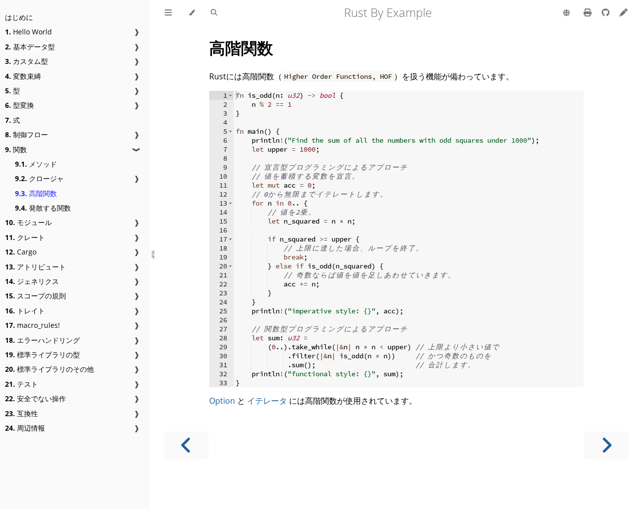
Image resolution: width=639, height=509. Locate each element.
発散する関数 (43, 208)
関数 (16, 149)
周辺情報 (25, 428)
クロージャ (39, 178)
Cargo (20, 251)
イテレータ (267, 400)
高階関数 (36, 193)
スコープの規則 (35, 295)
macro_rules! (32, 325)
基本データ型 (30, 46)
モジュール (28, 222)
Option (222, 400)
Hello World (28, 31)
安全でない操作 (35, 398)
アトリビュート (35, 266)
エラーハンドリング (42, 340)
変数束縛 (23, 76)
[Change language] (566, 13)
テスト (21, 384)
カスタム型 (26, 61)
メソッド (36, 164)
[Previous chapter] (186, 445)
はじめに (19, 17)
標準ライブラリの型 (42, 354)
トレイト (25, 310)
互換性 (21, 413)
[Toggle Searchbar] (214, 13)
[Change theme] (191, 13)
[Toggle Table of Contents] (168, 13)
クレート (25, 237)
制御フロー (26, 134)
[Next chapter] (606, 445)
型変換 (19, 105)
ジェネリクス (32, 281)
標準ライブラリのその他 (49, 369)
